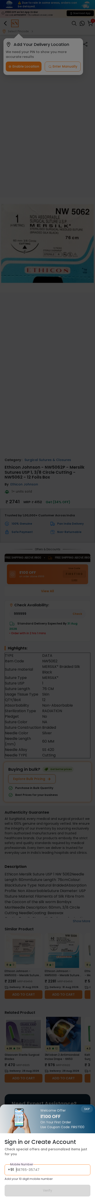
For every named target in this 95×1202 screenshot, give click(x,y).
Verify (47, 1190)
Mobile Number (21, 1164)
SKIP (87, 1109)
